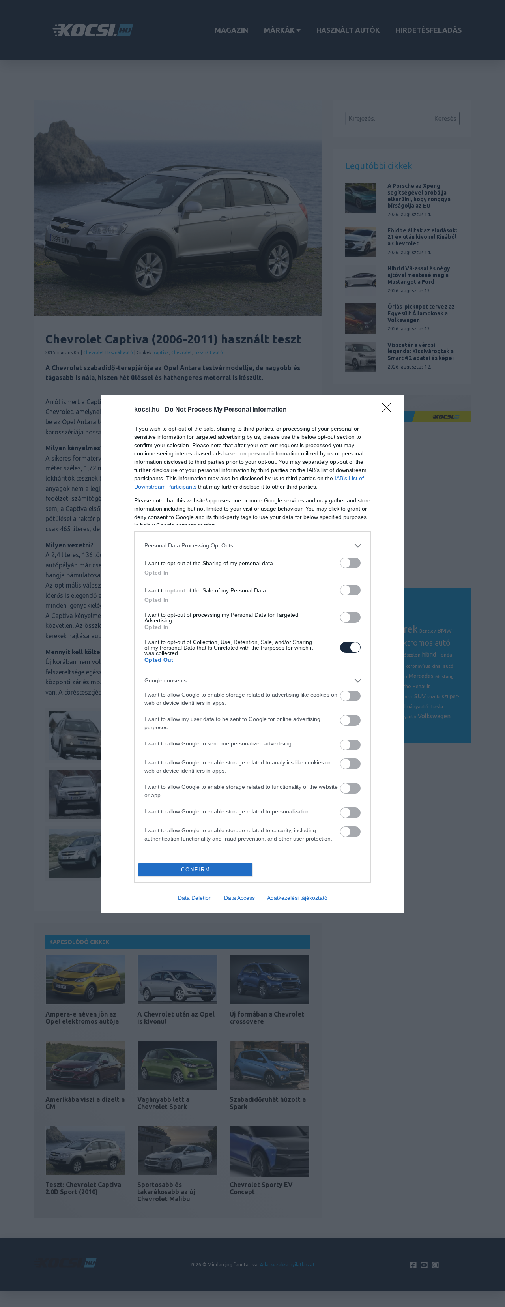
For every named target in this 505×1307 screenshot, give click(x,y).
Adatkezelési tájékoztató (297, 898)
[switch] (350, 563)
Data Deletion (195, 898)
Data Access (239, 898)
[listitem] (252, 545)
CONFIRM (195, 870)
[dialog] (252, 654)
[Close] (389, 410)
